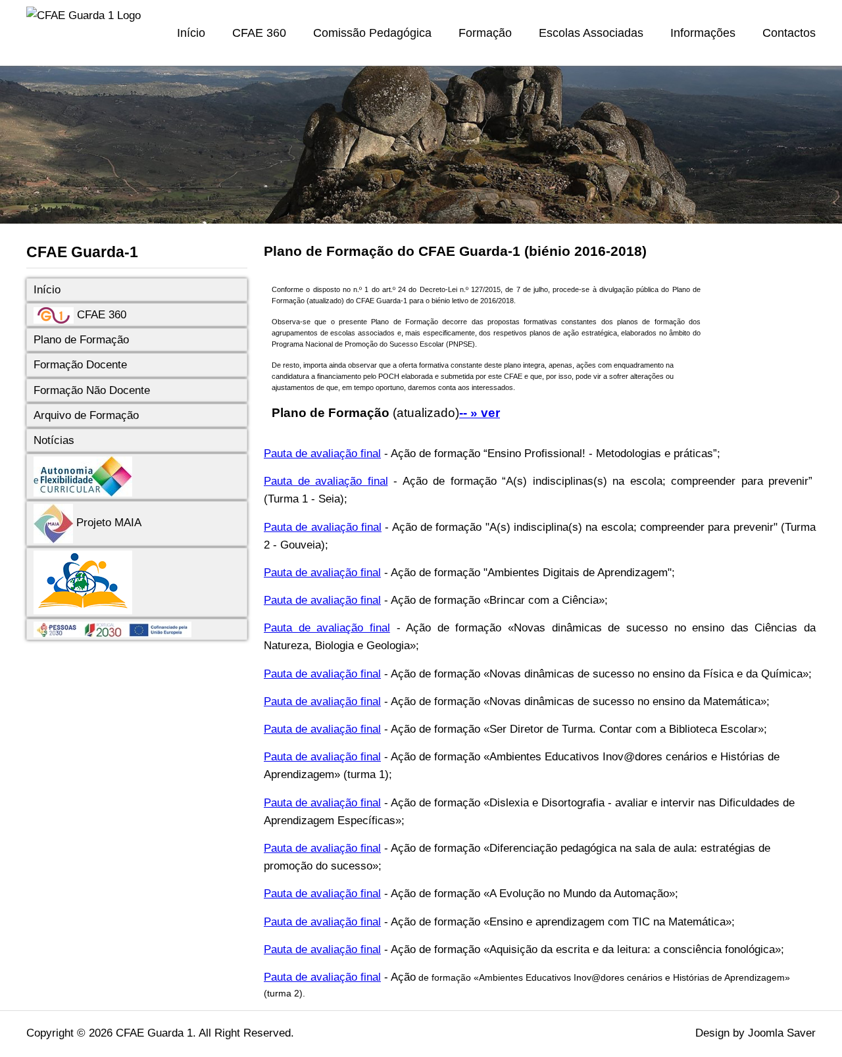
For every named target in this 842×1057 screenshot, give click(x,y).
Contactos (789, 32)
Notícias (54, 440)
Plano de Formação (81, 339)
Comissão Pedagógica (372, 32)
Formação (485, 32)
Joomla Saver (782, 1033)
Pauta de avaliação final (322, 453)
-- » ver (479, 413)
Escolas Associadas (591, 32)
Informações (702, 32)
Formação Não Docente (92, 390)
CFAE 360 (259, 32)
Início (191, 32)
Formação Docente (80, 364)
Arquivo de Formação (86, 415)
